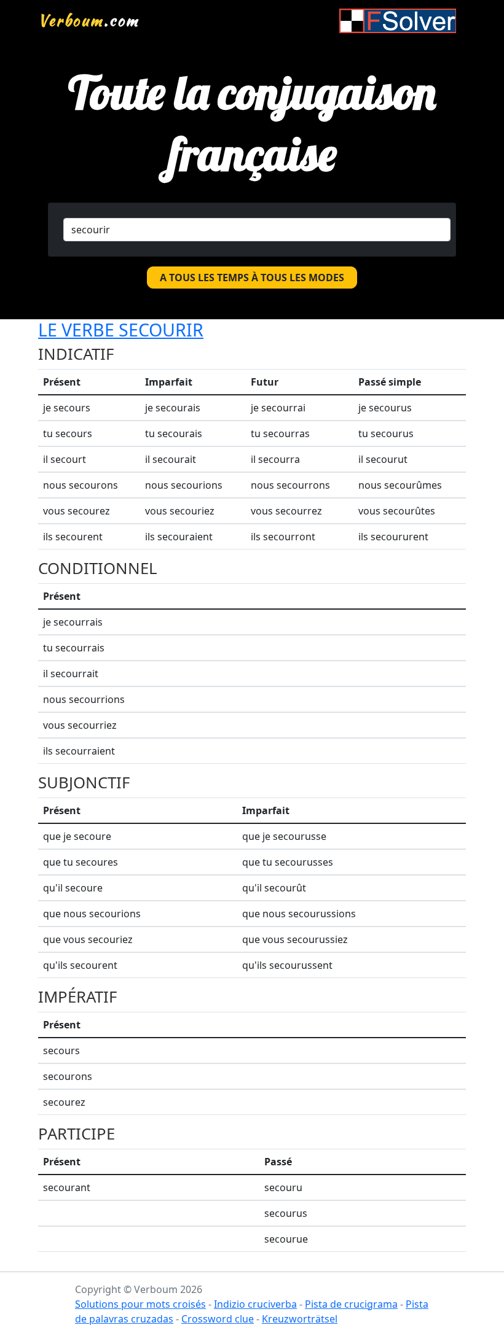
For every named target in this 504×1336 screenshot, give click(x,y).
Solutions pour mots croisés (140, 1304)
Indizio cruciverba (255, 1304)
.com (89, 20)
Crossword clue (217, 1319)
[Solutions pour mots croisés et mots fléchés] (397, 20)
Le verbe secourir (120, 329)
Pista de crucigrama (351, 1304)
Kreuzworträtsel (299, 1319)
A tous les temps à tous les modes (252, 277)
